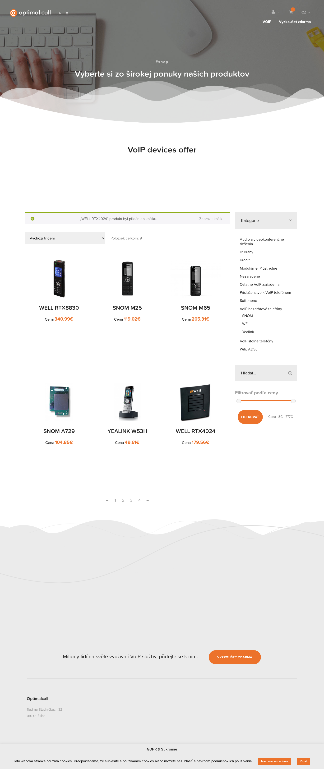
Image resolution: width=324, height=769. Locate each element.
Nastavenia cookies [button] (274, 761)
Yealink (248, 332)
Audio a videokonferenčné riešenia (262, 241)
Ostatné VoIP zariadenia (259, 284)
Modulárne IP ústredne (258, 268)
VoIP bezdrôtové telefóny (261, 309)
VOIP (267, 21)
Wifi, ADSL (248, 349)
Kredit (245, 260)
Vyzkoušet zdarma (295, 21)
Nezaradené (250, 276)
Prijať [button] (303, 761)
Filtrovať (250, 417)
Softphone (248, 300)
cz (303, 12)
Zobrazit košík (210, 219)
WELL (246, 324)
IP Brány (246, 252)
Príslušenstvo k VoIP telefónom (265, 292)
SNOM (247, 315)
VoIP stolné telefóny (256, 341)
